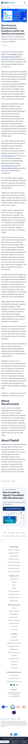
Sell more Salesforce (14, 571)
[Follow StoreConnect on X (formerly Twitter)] (17, 685)
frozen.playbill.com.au (8, 156)
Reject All (14, 742)
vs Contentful (14, 668)
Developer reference (14, 620)
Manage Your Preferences (14, 681)
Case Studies (11, 533)
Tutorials (23, 536)
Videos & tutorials (14, 611)
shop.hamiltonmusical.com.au (11, 168)
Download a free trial (14, 594)
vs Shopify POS (14, 640)
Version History (11, 536)
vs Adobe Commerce (14, 646)
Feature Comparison (14, 591)
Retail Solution (14, 556)
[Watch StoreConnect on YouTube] (11, 685)
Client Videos (14, 579)
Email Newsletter (14, 675)
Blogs (18, 536)
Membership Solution (14, 565)
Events (23, 533)
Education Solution (14, 559)
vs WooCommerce (14, 658)
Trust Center (14, 626)
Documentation (14, 614)
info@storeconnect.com (14, 692)
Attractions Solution (14, 568)
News (8, 7)
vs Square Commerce (14, 652)
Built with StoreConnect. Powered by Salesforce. (14, 737)
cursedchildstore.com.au (9, 166)
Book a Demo (14, 600)
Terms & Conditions (5, 719)
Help (14, 608)
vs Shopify (14, 637)
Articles (3, 7)
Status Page (14, 629)
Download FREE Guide (14, 509)
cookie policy (10, 738)
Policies (18, 719)
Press (3, 536)
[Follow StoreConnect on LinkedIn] (14, 685)
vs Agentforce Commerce (14, 643)
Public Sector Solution (14, 562)
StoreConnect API (14, 623)
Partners (14, 582)
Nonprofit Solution (14, 553)
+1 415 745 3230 (15, 694)
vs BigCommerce (14, 649)
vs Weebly (14, 655)
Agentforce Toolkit (14, 597)
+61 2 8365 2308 (15, 696)
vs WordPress (14, 662)
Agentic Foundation (14, 550)
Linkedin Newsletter (14, 678)
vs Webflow (14, 665)
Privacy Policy (13, 719)
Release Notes (14, 617)
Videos (18, 533)
